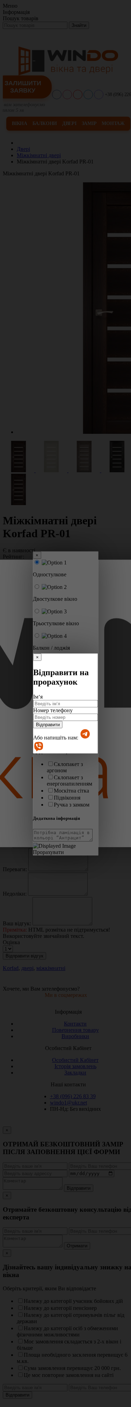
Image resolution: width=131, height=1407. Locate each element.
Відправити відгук (24, 955)
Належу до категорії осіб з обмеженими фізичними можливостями (67, 1331)
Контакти (75, 1024)
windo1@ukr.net (68, 1103)
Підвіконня (67, 798)
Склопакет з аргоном (65, 767)
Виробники (75, 1036)
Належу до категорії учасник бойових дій (73, 1301)
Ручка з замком (71, 805)
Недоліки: (15, 894)
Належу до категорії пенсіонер (60, 1308)
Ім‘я (38, 697)
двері (27, 968)
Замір (89, 123)
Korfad (11, 968)
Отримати (77, 1245)
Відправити (48, 724)
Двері (69, 123)
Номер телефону (53, 710)
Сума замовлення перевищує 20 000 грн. (72, 1368)
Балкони (44, 123)
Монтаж (113, 123)
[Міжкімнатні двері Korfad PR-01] (19, 470)
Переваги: (15, 869)
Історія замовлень (75, 1066)
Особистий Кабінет (75, 1060)
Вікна (19, 123)
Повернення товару (75, 1030)
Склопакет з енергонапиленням (69, 780)
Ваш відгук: (17, 923)
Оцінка (11, 942)
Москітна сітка (71, 791)
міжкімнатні (50, 968)
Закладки (75, 1073)
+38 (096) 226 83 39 (73, 1096)
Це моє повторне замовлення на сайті (69, 1375)
